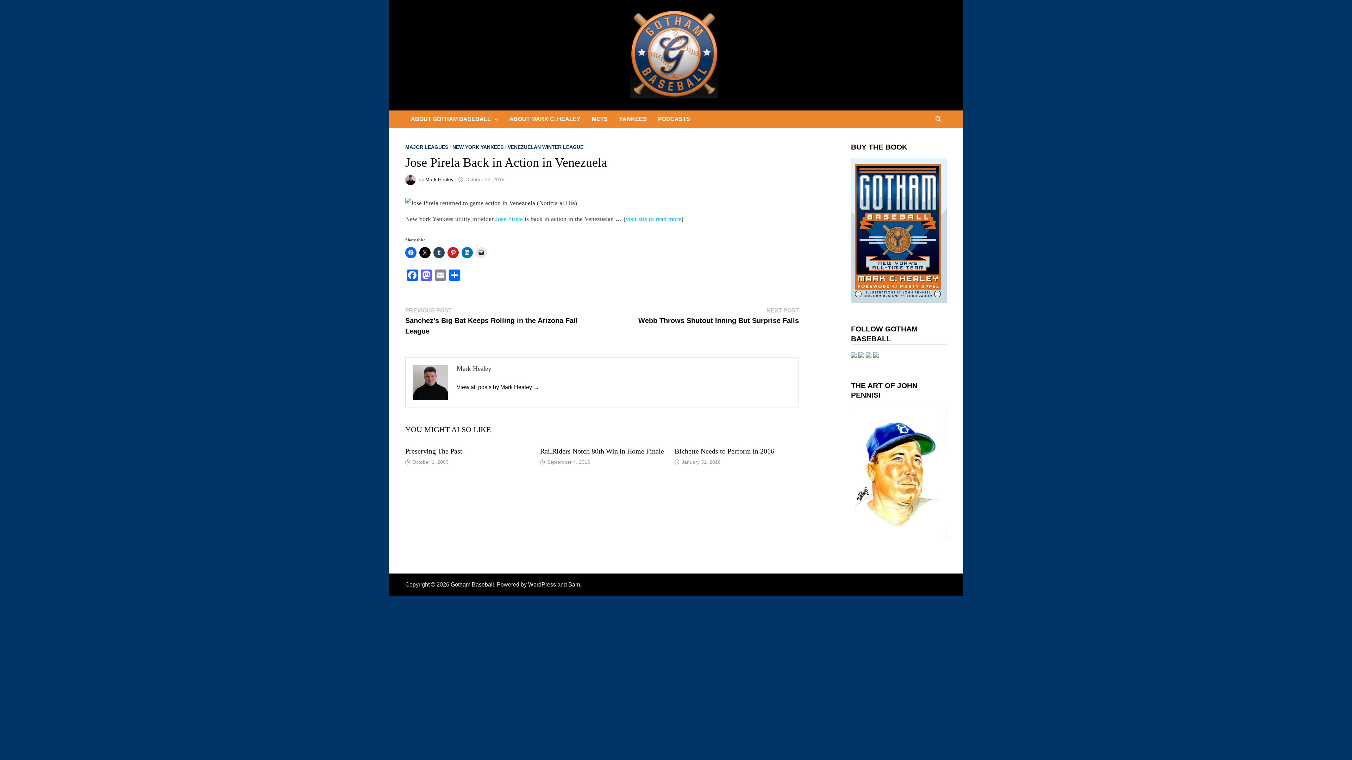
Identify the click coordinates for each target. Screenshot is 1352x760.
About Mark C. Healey (545, 119)
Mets (600, 119)
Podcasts (674, 119)
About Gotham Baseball (451, 119)
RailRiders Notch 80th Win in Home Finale (602, 451)
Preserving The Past (433, 451)
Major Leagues (426, 147)
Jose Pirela (509, 218)
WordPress (542, 585)
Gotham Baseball (472, 585)
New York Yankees (477, 147)
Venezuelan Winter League (545, 147)
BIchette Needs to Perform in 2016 (724, 451)
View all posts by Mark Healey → (498, 387)
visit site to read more (653, 218)
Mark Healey (439, 179)
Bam (574, 585)
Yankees (633, 119)
